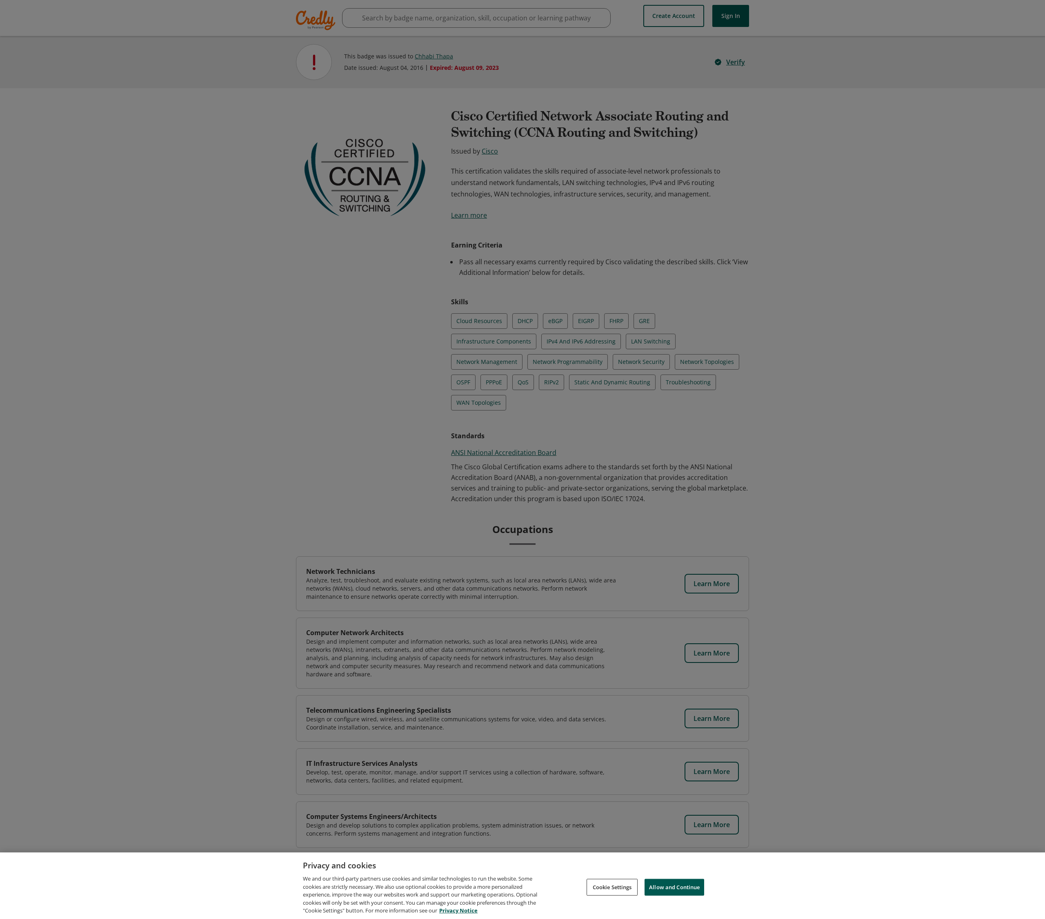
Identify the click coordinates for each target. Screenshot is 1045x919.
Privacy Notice (458, 910)
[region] (522, 885)
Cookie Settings (612, 886)
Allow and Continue (674, 886)
